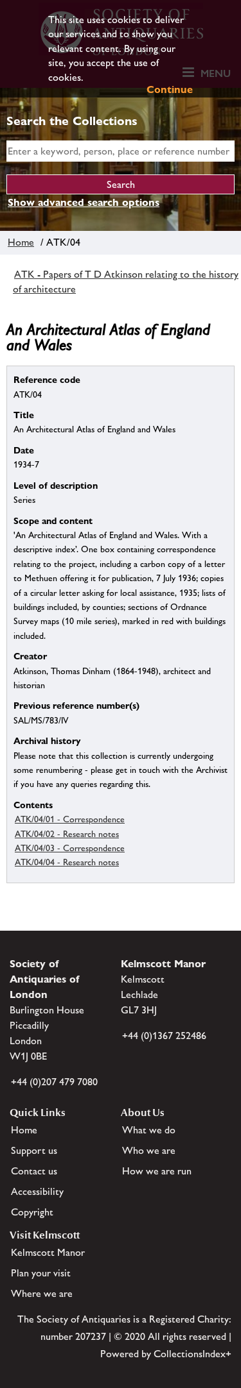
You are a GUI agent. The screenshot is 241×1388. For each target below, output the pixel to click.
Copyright (32, 1212)
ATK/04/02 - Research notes (67, 834)
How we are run (157, 1171)
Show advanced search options (83, 202)
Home (21, 242)
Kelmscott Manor (48, 1252)
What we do (148, 1130)
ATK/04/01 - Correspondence (70, 819)
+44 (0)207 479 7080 (54, 1082)
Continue (170, 89)
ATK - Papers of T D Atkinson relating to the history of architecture (125, 281)
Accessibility (37, 1191)
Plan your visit (41, 1273)
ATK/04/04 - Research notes (67, 862)
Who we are (148, 1150)
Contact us (34, 1171)
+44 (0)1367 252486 (164, 1035)
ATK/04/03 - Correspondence (70, 848)
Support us (34, 1150)
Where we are (42, 1293)
